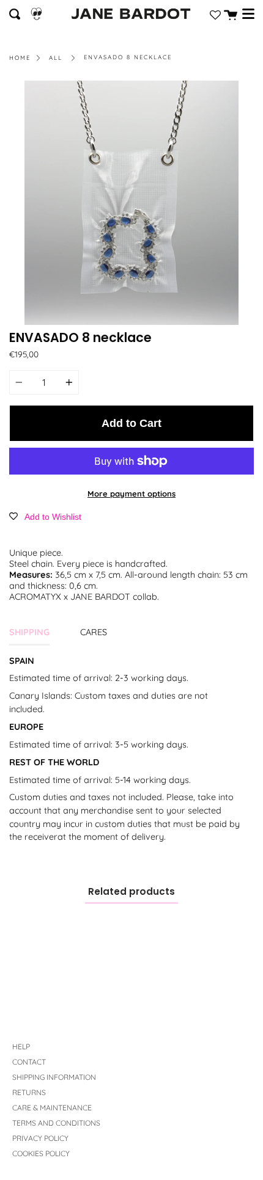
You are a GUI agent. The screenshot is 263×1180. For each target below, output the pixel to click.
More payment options (131, 493)
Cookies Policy (41, 1153)
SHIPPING (29, 632)
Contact (29, 1061)
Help (21, 1046)
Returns (29, 1092)
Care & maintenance (52, 1107)
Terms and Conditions (56, 1122)
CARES (93, 632)
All (55, 57)
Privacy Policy (40, 1138)
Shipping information (54, 1077)
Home (20, 57)
